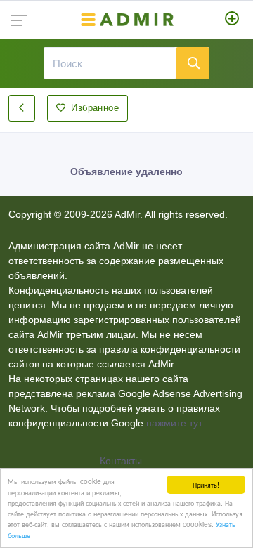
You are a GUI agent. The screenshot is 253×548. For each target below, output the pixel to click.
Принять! (206, 484)
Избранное (95, 108)
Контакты (122, 461)
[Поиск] (192, 63)
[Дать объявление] (232, 20)
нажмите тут (173, 423)
